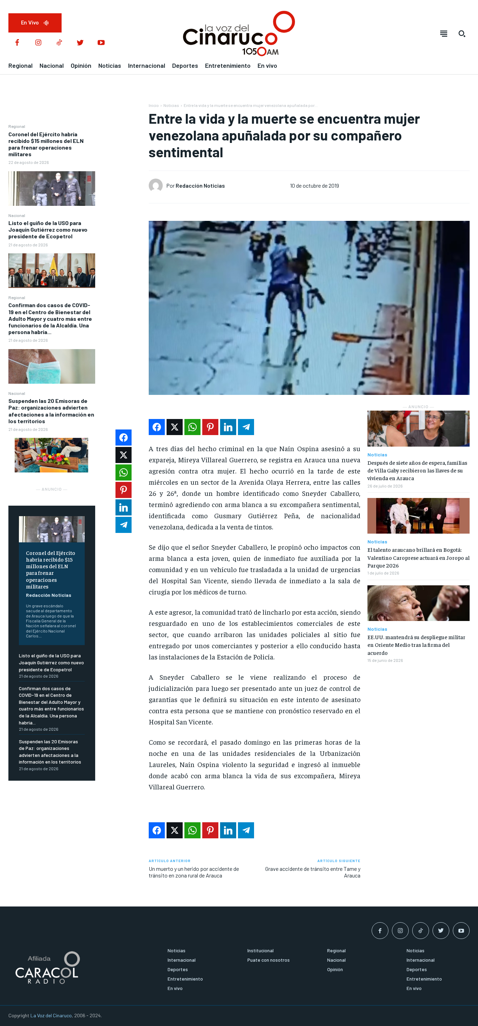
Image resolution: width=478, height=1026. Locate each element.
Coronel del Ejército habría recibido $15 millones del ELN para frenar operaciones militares (46, 144)
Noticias (171, 105)
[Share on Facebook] (157, 427)
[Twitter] (80, 43)
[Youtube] (101, 43)
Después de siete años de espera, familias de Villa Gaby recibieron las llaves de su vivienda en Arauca (417, 470)
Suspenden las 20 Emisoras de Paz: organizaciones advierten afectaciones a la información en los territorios (51, 410)
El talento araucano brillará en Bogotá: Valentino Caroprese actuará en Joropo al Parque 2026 (418, 557)
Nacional (16, 215)
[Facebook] (17, 43)
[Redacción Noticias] (157, 186)
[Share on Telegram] (246, 427)
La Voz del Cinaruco (51, 1015)
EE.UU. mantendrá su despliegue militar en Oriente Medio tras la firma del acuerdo (416, 644)
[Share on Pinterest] (210, 427)
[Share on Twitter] (175, 427)
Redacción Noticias (48, 595)
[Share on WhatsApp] (192, 427)
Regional (16, 126)
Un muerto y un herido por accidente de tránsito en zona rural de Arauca (194, 872)
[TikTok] (59, 43)
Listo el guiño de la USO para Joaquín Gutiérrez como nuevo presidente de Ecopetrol (47, 229)
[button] (462, 33)
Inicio (154, 105)
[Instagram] (38, 43)
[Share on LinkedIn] (228, 427)
